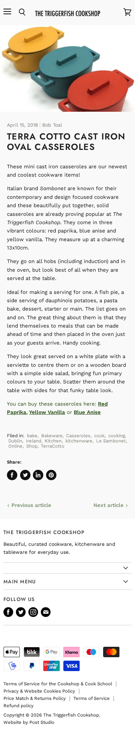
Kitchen (53, 440)
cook (99, 435)
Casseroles (78, 435)
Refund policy (18, 705)
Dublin (15, 440)
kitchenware (78, 440)
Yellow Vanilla (47, 412)
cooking (116, 435)
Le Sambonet (111, 440)
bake (32, 435)
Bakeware (52, 435)
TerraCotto (52, 446)
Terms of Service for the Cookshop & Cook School (57, 683)
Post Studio (41, 722)
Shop (31, 446)
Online (15, 446)
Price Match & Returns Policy (34, 698)
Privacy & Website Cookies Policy (39, 691)
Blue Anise (87, 412)
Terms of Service (91, 698)
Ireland (33, 440)
